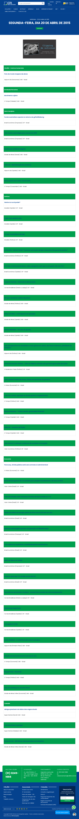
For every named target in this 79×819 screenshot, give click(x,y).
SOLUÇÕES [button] (7, 9)
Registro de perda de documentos (46, 801)
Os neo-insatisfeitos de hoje (14, 234)
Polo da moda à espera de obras (16, 74)
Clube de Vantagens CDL (29, 797)
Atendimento (44, 789)
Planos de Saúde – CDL (28, 794)
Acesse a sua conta (27, 789)
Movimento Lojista (11, 95)
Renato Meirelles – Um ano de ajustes (17, 330)
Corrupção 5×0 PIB (11, 624)
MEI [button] (56, 9)
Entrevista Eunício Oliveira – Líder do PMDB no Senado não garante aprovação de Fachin (36, 364)
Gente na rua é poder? (12, 202)
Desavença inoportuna (12, 608)
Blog (37, 9)
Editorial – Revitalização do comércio (17, 165)
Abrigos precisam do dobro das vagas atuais (20, 709)
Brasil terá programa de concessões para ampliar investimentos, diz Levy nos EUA (33, 481)
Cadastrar (67, 800)
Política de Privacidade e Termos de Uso (63, 809)
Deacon (43, 794)
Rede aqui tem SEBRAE (28, 803)
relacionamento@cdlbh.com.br (66, 776)
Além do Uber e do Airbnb (13, 560)
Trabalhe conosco (8, 799)
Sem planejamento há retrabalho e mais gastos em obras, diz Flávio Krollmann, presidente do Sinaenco (38, 347)
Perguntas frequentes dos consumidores (48, 797)
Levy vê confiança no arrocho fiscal (17, 688)
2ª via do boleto (26, 792)
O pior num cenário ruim (13, 218)
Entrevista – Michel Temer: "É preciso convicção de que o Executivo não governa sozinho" (36, 250)
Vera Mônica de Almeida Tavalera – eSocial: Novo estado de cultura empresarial (33, 592)
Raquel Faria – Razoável (12, 672)
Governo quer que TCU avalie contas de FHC (20, 576)
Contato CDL (22, 11)
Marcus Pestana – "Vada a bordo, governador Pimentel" (24, 411)
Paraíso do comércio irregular (15, 149)
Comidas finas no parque (13, 725)
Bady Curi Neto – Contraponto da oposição (19, 314)
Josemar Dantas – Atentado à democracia (19, 282)
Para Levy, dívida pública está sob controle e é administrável (26, 465)
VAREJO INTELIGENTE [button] (10, 11)
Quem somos (7, 792)
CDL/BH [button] (62, 9)
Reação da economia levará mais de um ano (20, 656)
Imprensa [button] (30, 9)
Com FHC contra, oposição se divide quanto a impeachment (26, 395)
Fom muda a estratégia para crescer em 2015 (20, 133)
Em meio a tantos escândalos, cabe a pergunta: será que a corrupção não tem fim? (34, 266)
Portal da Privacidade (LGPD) (48, 804)
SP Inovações (15, 815)
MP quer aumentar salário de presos (17, 298)
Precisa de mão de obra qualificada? (28, 800)
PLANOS (16, 9)
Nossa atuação (8, 794)
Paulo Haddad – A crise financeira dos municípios (22, 640)
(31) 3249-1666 (63, 772)
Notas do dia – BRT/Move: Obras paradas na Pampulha (24, 741)
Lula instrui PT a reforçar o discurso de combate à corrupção (25, 443)
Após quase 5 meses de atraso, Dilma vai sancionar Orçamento (27, 380)
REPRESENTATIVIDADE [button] (47, 9)
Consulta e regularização (47, 792)
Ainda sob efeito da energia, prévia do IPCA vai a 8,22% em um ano (28, 513)
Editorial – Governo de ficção (14, 427)
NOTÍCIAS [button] (22, 9)
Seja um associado (9, 789)
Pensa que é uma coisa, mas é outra (17, 181)
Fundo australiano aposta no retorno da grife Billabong (24, 117)
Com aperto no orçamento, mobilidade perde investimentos (26, 544)
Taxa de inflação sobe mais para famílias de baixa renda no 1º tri (27, 497)
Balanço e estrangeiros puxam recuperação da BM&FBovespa (26, 528)
